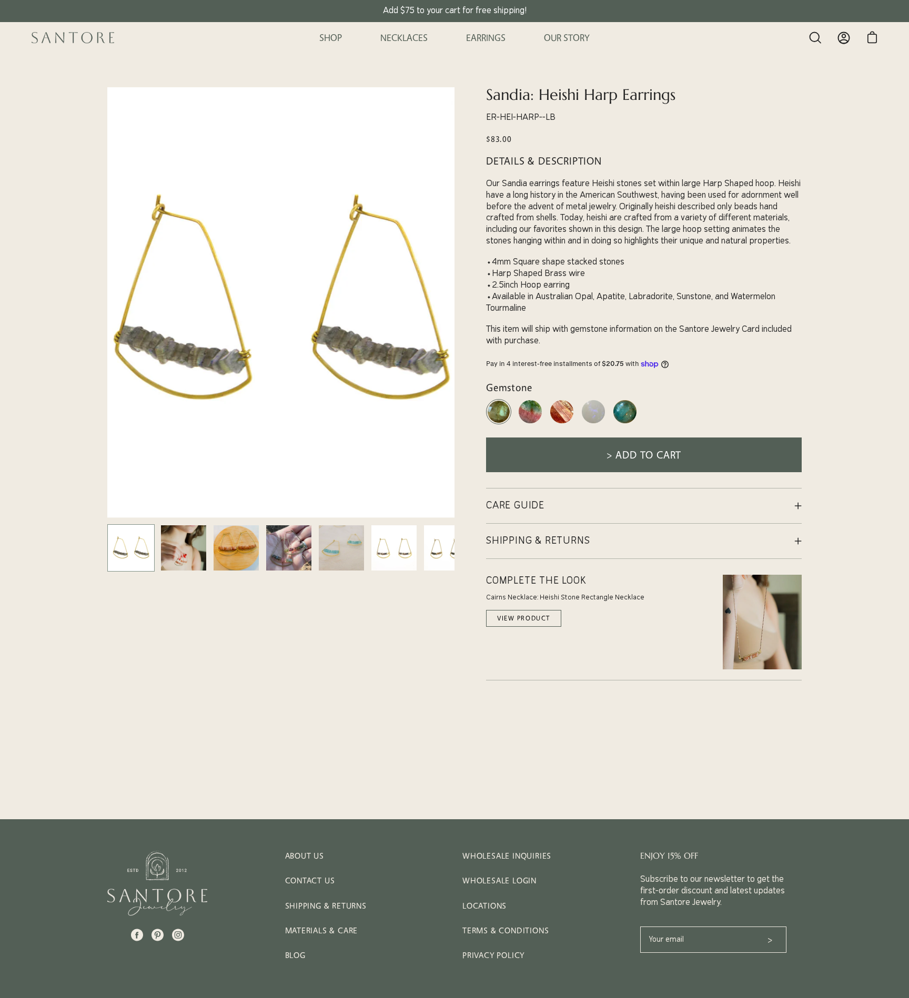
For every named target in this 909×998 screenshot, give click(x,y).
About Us (304, 856)
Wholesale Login (499, 880)
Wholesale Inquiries (506, 856)
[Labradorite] (498, 423)
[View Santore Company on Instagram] (178, 934)
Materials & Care (321, 930)
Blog (295, 955)
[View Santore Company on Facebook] (137, 934)
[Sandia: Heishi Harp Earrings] (131, 548)
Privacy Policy (493, 955)
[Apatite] (625, 423)
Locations (484, 906)
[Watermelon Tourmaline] (530, 423)
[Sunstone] (561, 423)
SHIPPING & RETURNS (538, 541)
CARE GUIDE (515, 506)
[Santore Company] (74, 38)
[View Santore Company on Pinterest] (158, 934)
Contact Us (310, 880)
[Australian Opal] (593, 423)
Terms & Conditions (505, 930)
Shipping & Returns (326, 906)
